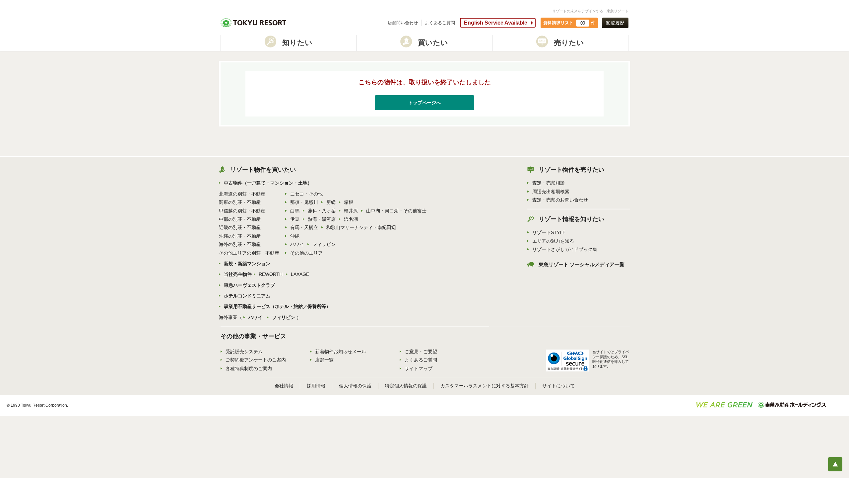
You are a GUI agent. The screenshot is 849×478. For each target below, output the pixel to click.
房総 (331, 202)
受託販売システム (244, 351)
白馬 (294, 210)
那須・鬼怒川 (304, 202)
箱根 (348, 202)
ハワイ (297, 244)
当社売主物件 (238, 274)
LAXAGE (300, 274)
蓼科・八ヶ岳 (322, 210)
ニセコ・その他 (306, 194)
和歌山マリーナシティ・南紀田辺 (361, 227)
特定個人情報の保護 (406, 385)
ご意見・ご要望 (421, 351)
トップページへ (424, 102)
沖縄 (294, 236)
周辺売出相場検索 (550, 191)
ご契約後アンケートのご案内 (256, 359)
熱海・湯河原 (322, 219)
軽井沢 (351, 210)
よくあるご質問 (440, 22)
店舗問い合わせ (403, 22)
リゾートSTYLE (548, 232)
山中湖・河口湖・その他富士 (396, 210)
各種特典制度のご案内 (249, 368)
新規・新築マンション (247, 263)
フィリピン (324, 244)
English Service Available (495, 23)
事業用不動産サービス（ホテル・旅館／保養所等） (277, 306)
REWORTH (271, 274)
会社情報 (284, 385)
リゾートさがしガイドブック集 (564, 249)
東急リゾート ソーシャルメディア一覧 (581, 264)
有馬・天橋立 (304, 227)
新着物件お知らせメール (340, 351)
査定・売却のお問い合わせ (560, 199)
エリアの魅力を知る (553, 241)
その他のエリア (306, 253)
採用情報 (316, 385)
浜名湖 (351, 219)
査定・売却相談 (548, 183)
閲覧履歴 (615, 23)
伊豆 (294, 219)
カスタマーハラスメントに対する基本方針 (484, 385)
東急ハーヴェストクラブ (249, 285)
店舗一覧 (324, 359)
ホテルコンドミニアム (247, 295)
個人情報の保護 (355, 385)
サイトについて (558, 385)
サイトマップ (418, 368)
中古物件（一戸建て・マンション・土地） (268, 183)
